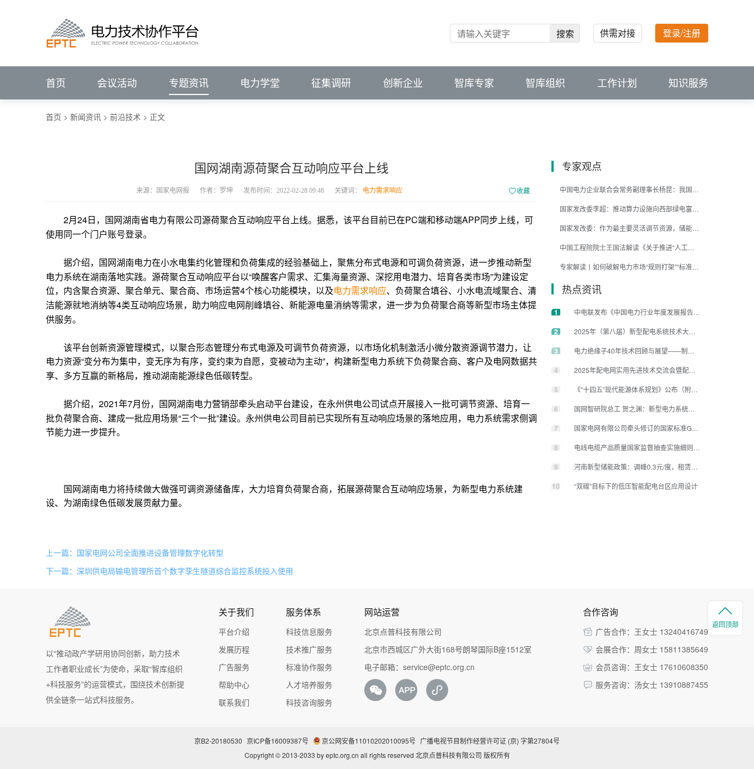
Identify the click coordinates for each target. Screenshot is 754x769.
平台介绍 (234, 631)
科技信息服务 (309, 631)
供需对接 (617, 33)
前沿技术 (125, 116)
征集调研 (331, 83)
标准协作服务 (309, 666)
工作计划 (617, 83)
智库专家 (474, 83)
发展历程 (234, 649)
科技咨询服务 (309, 702)
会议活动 (117, 83)
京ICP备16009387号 (278, 740)
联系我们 (234, 702)
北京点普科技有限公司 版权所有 (463, 755)
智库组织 (545, 83)
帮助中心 (234, 684)
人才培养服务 (309, 684)
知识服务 (688, 83)
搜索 (565, 33)
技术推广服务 (309, 649)
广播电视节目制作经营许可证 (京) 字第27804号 (490, 740)
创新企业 (403, 83)
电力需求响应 (382, 190)
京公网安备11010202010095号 (369, 740)
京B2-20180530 (218, 740)
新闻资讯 (85, 116)
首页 (56, 83)
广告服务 (234, 666)
